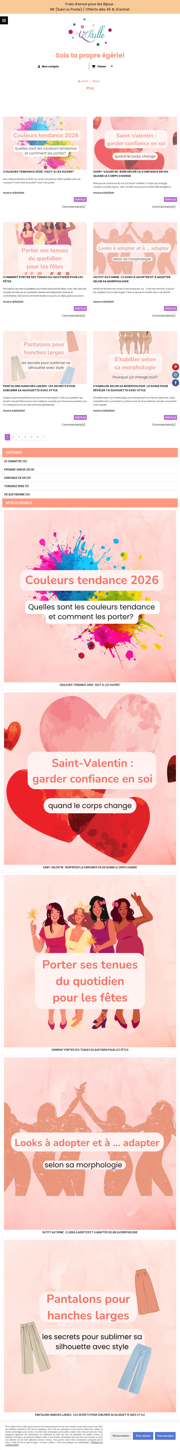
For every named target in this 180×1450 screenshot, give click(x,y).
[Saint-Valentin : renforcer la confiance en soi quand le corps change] (135, 143)
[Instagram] (175, 374)
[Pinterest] (175, 366)
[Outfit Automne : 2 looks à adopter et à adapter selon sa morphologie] (135, 248)
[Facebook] (175, 382)
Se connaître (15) (15, 461)
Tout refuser (143, 1435)
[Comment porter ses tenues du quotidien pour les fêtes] (45, 248)
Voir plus (80, 199)
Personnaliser (121, 1435)
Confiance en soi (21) (17, 478)
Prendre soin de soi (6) (19, 469)
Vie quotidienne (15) (17, 494)
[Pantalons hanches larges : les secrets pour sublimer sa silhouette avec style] (45, 357)
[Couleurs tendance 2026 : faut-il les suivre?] (45, 143)
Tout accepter (165, 1435)
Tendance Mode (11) (16, 486)
